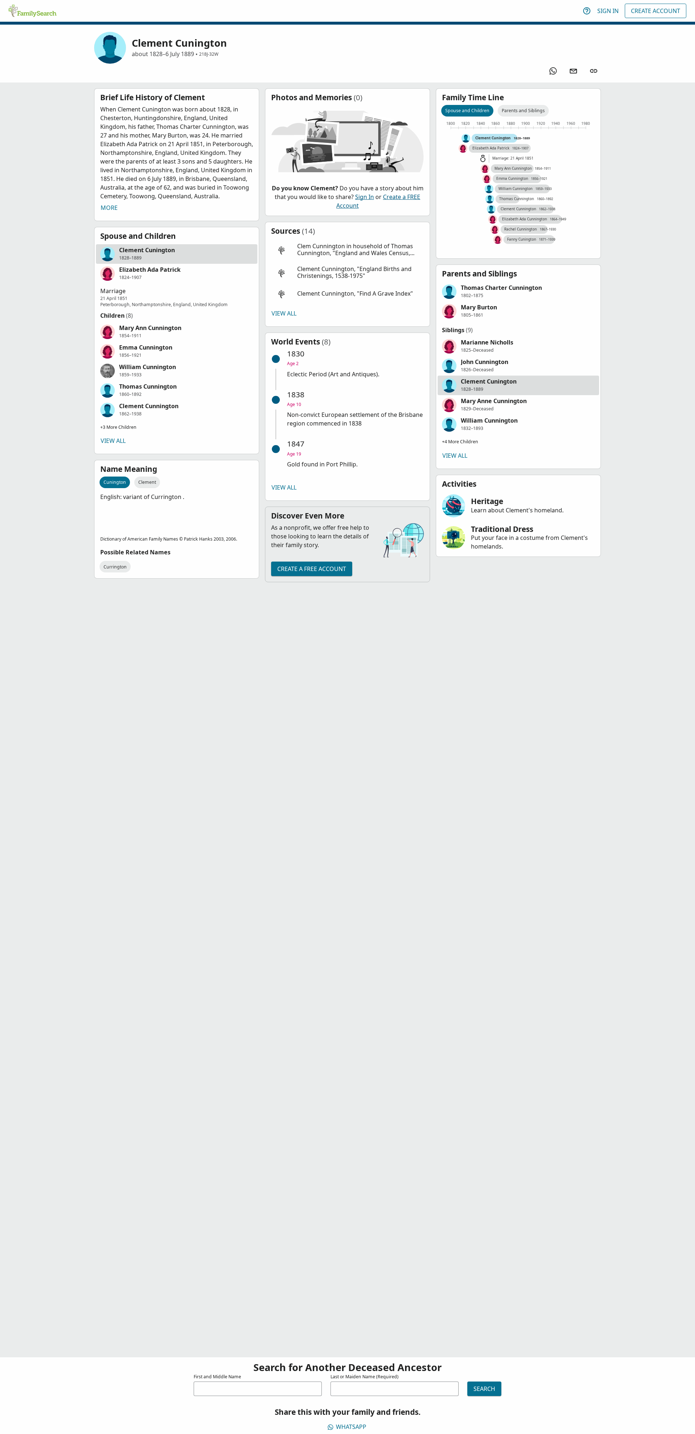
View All (113, 441)
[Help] (587, 11)
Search (484, 1389)
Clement (147, 482)
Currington (115, 567)
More (109, 208)
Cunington (115, 482)
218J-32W (208, 54)
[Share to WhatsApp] (553, 71)
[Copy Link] (593, 71)
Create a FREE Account (311, 569)
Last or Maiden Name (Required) (364, 1377)
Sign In (608, 11)
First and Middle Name (217, 1377)
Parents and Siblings (523, 110)
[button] (176, 254)
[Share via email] (573, 71)
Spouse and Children (467, 110)
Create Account (655, 11)
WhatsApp (351, 1427)
